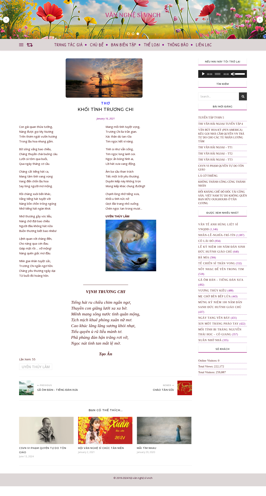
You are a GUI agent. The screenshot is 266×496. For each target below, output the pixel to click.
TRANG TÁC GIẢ (68, 45)
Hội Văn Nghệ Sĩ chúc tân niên (101, 448)
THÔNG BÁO (177, 45)
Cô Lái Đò (206, 241)
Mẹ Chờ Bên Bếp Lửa (214, 296)
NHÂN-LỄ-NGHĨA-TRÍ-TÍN (216, 235)
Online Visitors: (208, 360)
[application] (222, 74)
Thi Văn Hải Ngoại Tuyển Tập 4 (220, 123)
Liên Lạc (204, 45)
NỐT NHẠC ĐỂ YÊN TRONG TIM (221, 269)
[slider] (240, 73)
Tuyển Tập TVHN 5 (211, 117)
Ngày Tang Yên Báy (214, 317)
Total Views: (206, 366)
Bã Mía (203, 257)
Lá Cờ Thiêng (208, 175)
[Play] (203, 74)
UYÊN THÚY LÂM (36, 366)
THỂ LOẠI (152, 45)
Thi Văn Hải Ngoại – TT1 (215, 147)
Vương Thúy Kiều (212, 290)
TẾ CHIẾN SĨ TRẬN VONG (216, 263)
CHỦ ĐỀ (97, 45)
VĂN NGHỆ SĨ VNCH (133, 15)
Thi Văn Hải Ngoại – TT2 (215, 153)
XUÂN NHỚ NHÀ (210, 340)
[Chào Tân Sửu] (184, 388)
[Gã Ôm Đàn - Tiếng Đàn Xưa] (26, 388)
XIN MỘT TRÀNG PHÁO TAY (218, 323)
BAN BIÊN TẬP (123, 45)
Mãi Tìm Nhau (146, 448)
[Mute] (233, 74)
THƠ (105, 103)
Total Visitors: (207, 372)
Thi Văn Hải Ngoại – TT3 (215, 159)
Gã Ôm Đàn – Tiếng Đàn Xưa (220, 279)
